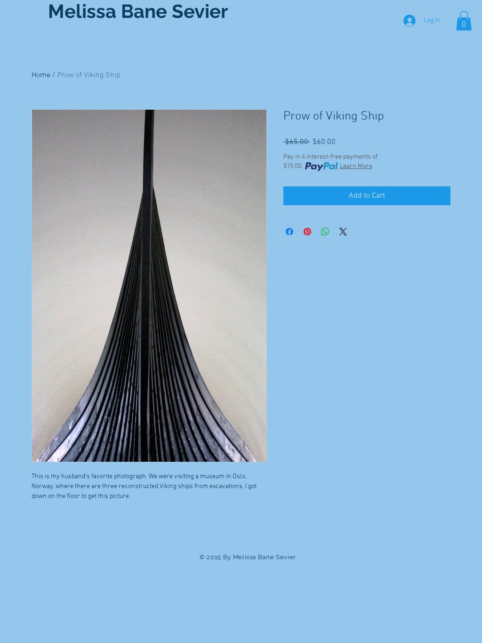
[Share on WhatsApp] (325, 231)
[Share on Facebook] (289, 231)
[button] (464, 21)
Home (41, 75)
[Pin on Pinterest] (307, 231)
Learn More (356, 166)
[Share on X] (343, 231)
